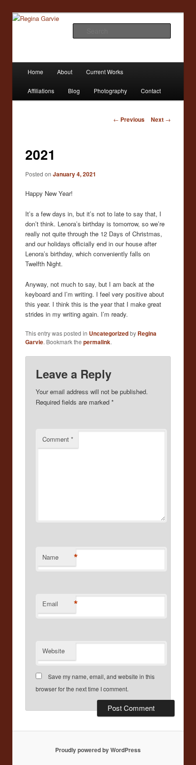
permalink (96, 342)
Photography (110, 91)
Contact (151, 91)
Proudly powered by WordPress (98, 750)
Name (59, 557)
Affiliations (41, 91)
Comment (57, 439)
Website (53, 650)
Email (59, 603)
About (64, 72)
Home (35, 72)
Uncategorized (108, 333)
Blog (74, 91)
